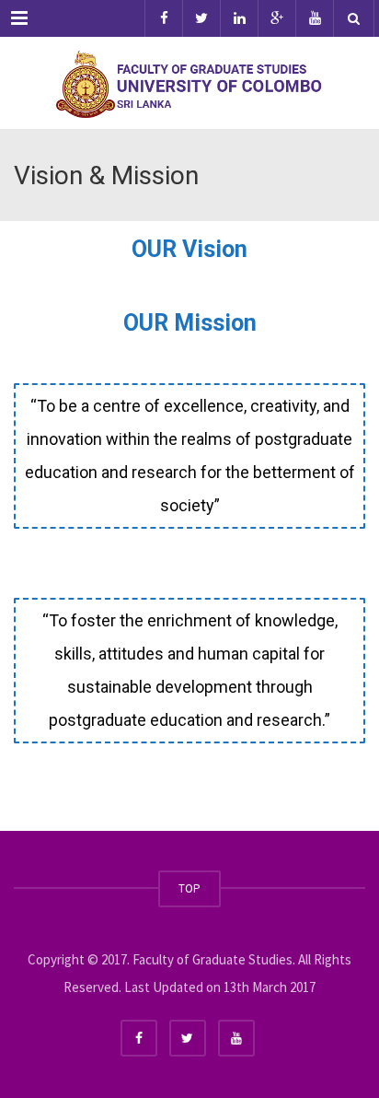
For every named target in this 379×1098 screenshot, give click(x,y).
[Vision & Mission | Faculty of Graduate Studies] (189, 83)
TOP (189, 888)
